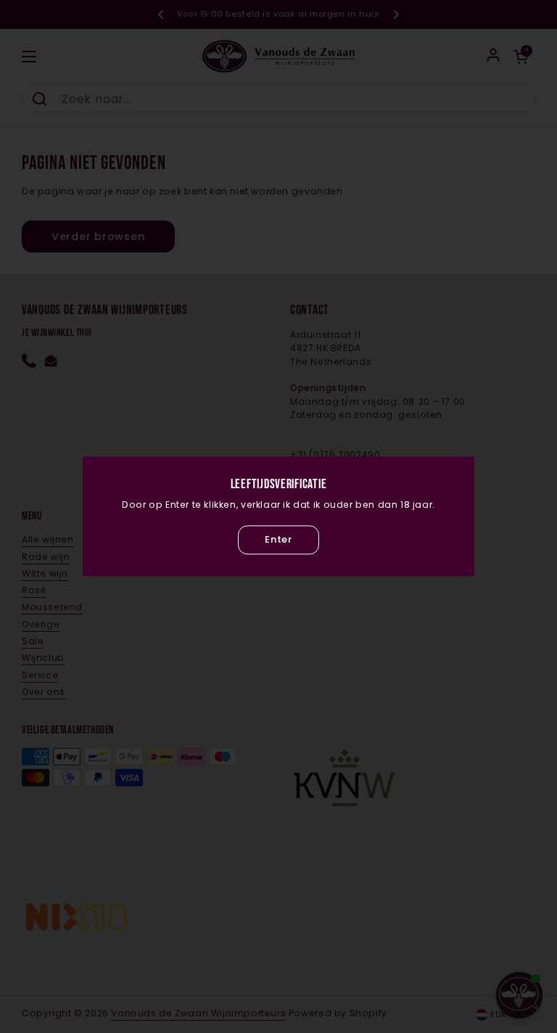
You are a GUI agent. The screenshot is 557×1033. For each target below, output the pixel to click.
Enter (278, 539)
